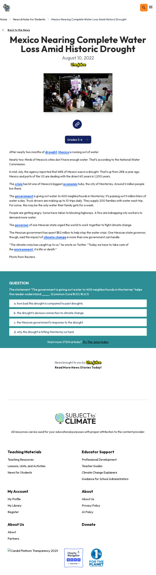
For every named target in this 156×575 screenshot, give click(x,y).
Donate (89, 524)
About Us (88, 499)
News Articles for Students (29, 19)
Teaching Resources (21, 459)
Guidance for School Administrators (105, 479)
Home (3, 19)
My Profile (14, 499)
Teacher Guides (92, 466)
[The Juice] (78, 64)
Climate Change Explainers (99, 472)
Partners (13, 538)
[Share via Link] (77, 124)
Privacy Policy (91, 505)
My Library (14, 505)
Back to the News (19, 30)
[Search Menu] (144, 7)
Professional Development (99, 459)
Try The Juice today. (96, 342)
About (12, 532)
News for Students (20, 472)
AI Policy (87, 512)
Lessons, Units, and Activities (26, 466)
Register (13, 512)
